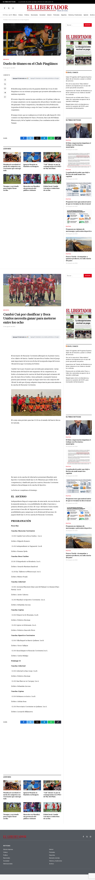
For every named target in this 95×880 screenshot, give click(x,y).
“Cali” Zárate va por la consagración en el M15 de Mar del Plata (52, 166)
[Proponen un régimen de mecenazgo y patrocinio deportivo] (79, 217)
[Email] (5, 88)
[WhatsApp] (5, 97)
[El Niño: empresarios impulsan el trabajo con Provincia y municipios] (79, 130)
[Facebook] (5, 80)
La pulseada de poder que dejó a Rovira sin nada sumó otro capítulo (36, 2)
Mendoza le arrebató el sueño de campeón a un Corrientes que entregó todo (12, 167)
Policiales (56, 15)
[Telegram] (5, 92)
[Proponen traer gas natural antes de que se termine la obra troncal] (79, 189)
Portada (5, 19)
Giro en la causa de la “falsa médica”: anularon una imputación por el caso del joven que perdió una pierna (78, 85)
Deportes (64, 15)
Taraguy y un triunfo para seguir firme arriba (11, 188)
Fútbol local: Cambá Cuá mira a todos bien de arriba (51, 188)
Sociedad (42, 15)
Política (26, 15)
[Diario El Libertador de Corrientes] (47, 8)
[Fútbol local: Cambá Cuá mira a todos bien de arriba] (52, 179)
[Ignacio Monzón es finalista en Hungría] (32, 157)
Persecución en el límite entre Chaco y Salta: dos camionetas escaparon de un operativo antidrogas (78, 99)
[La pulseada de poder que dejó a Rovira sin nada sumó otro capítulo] (79, 160)
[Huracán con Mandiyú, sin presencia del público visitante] (32, 179)
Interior (49, 15)
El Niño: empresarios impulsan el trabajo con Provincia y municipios (78, 145)
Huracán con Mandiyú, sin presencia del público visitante (31, 188)
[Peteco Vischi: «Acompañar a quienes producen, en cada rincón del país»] (79, 244)
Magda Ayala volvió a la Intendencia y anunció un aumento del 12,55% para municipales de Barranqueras (77, 106)
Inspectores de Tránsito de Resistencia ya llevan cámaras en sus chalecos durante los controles (79, 92)
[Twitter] (5, 84)
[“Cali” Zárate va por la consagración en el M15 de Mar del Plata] (52, 157)
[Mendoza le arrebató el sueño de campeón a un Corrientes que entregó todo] (12, 157)
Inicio (15, 15)
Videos (20, 15)
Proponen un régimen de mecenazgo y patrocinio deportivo (79, 230)
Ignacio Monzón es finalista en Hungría (31, 165)
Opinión (86, 15)
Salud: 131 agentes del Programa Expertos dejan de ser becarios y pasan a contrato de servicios (78, 79)
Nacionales (34, 15)
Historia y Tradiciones (75, 15)
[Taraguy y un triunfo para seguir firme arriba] (12, 179)
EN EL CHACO (73, 72)
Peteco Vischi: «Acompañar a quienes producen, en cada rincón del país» (78, 259)
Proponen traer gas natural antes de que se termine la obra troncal (78, 203)
